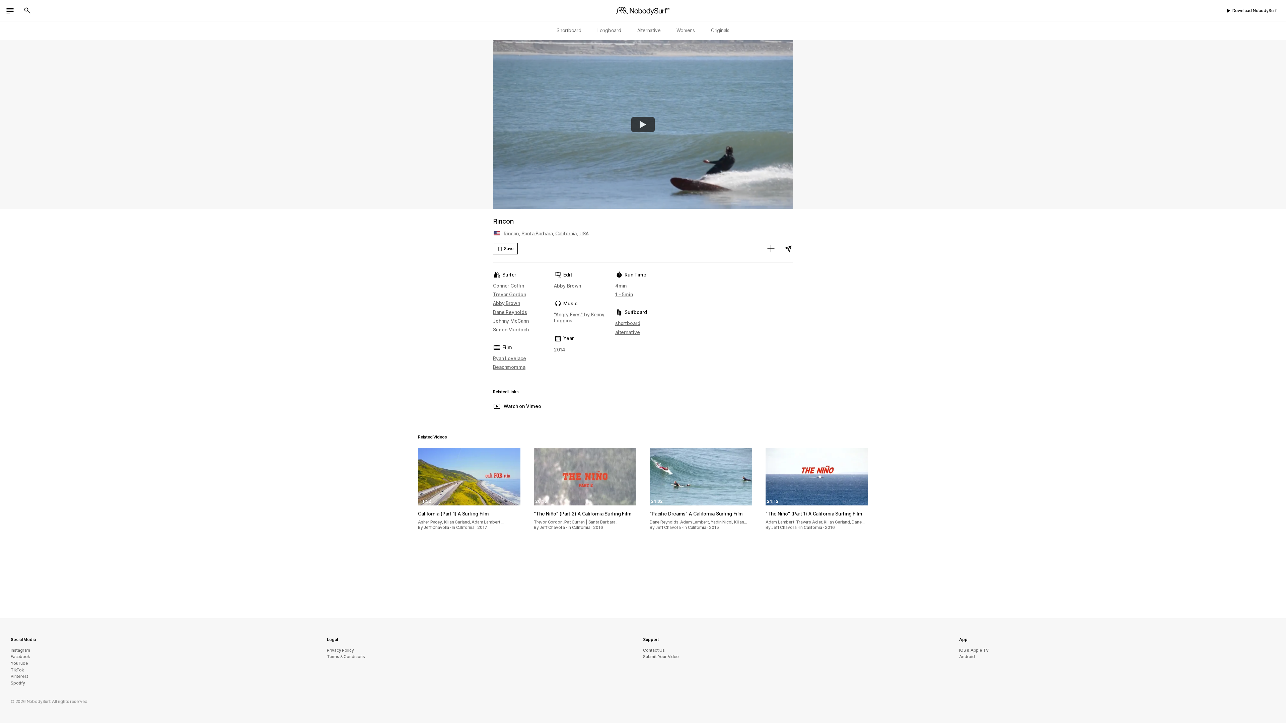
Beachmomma (509, 367)
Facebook (20, 656)
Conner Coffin (508, 286)
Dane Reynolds (510, 312)
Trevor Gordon (509, 294)
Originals (720, 30)
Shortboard (569, 30)
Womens (685, 30)
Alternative (649, 30)
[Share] (788, 248)
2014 (559, 349)
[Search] (27, 10)
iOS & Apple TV (973, 650)
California (566, 233)
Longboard (609, 30)
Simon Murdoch (511, 329)
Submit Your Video (661, 656)
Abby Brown (506, 303)
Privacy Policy (340, 650)
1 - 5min (624, 294)
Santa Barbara (537, 233)
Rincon (511, 233)
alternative (627, 332)
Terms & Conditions (346, 656)
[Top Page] (643, 10)
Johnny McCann (511, 321)
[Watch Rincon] (643, 124)
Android (967, 656)
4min (621, 286)
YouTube (19, 663)
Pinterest (19, 676)
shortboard (627, 323)
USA (584, 233)
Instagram (20, 650)
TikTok (17, 669)
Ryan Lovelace (509, 358)
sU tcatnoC (654, 650)
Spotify (18, 683)
